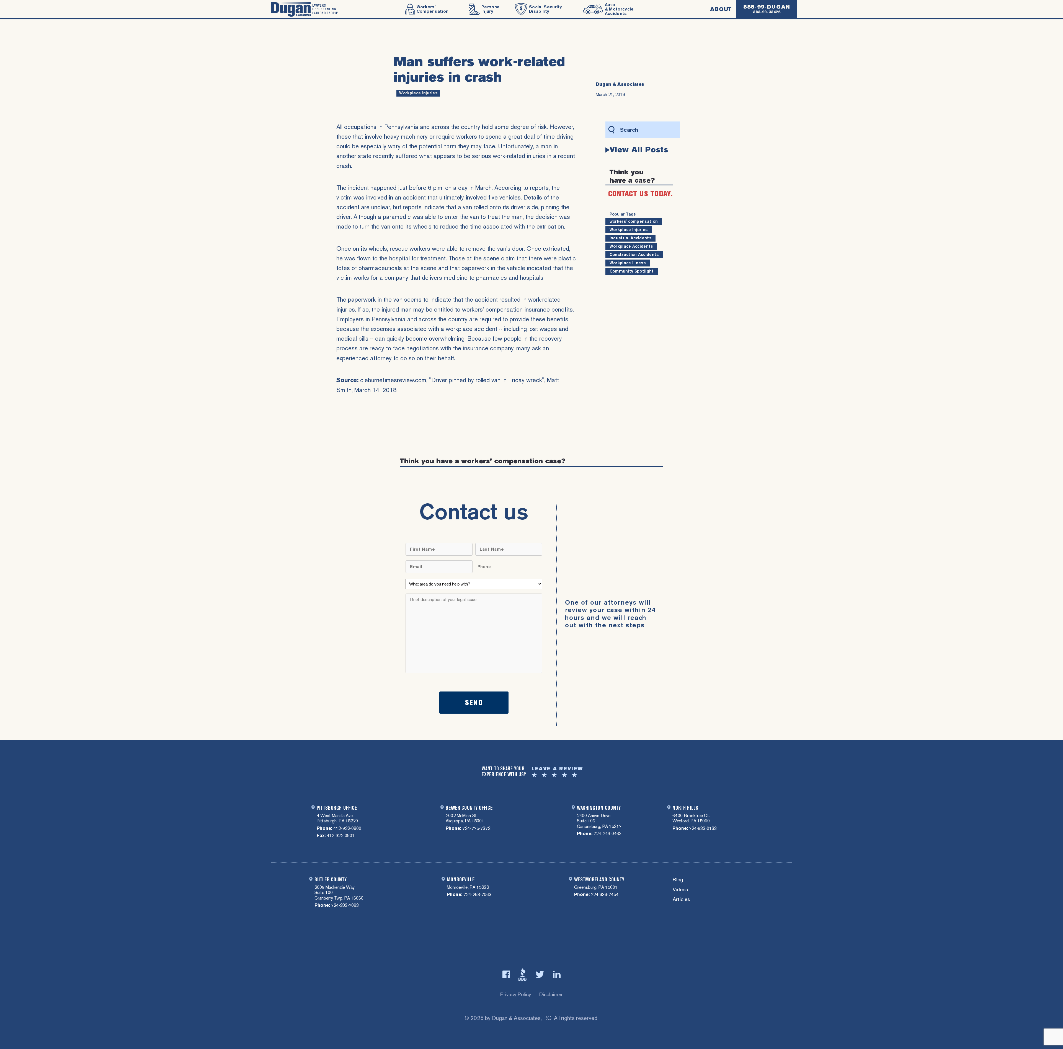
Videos (680, 890)
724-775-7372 (476, 828)
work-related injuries (519, 156)
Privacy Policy (515, 994)
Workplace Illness (628, 262)
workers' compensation (634, 221)
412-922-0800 (347, 828)
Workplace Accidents (631, 246)
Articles (681, 899)
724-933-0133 (703, 828)
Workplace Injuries (418, 92)
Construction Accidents (634, 254)
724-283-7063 (345, 905)
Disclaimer (551, 994)
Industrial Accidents (630, 237)
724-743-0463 (607, 833)
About (721, 9)
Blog (678, 880)
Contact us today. (640, 194)
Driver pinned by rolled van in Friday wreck (486, 380)
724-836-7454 (604, 894)
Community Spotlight (632, 271)
